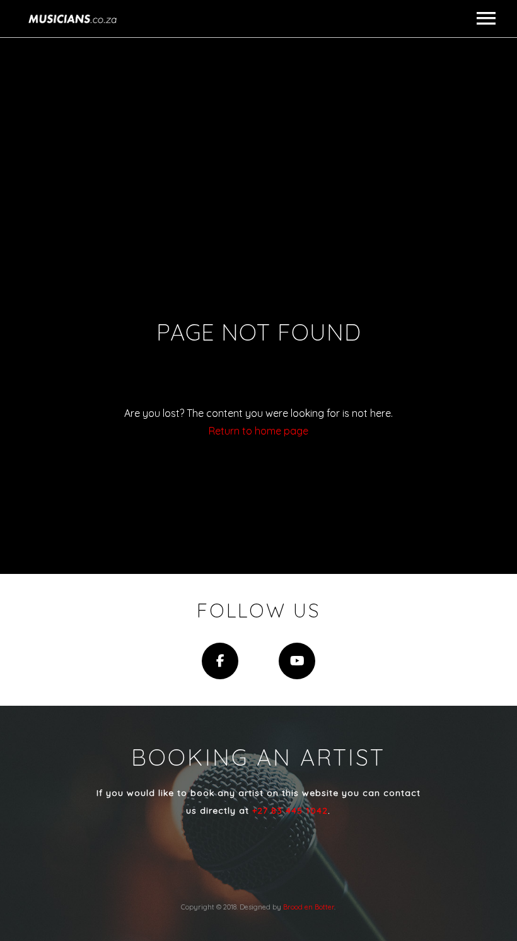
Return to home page (258, 430)
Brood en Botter (308, 907)
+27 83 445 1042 (290, 810)
